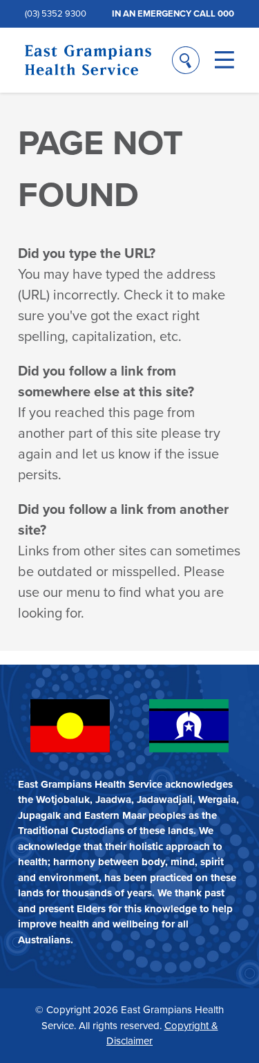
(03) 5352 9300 (55, 13)
